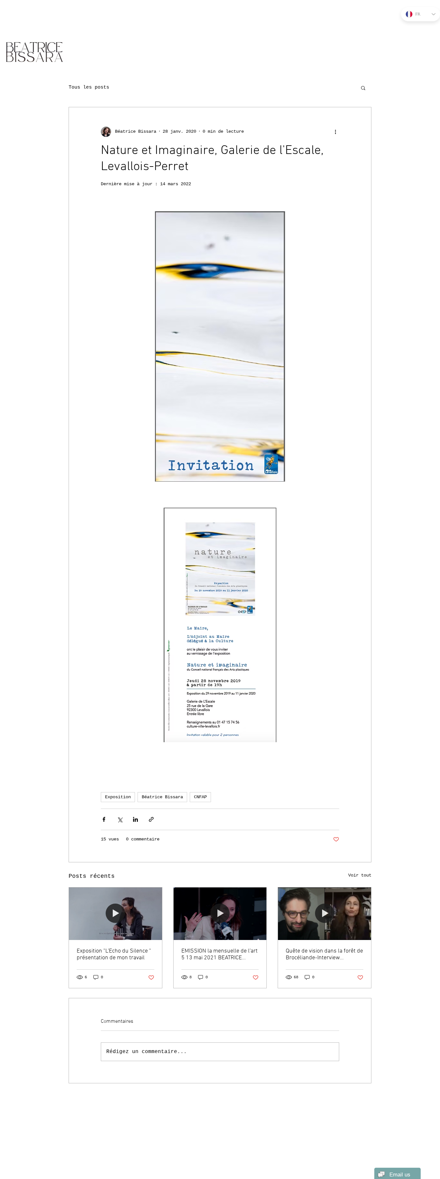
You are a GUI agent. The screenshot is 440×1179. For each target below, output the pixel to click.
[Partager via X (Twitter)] (120, 819)
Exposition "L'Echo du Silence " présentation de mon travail (114, 954)
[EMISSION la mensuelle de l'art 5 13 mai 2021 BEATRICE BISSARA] (220, 913)
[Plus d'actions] (335, 132)
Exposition (118, 797)
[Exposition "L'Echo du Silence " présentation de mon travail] (115, 913)
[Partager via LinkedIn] (135, 819)
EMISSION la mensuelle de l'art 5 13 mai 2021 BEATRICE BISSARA (219, 954)
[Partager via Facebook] (104, 819)
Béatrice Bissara (162, 797)
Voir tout (359, 875)
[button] (363, 87)
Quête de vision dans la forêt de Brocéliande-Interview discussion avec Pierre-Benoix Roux (324, 954)
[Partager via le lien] (151, 819)
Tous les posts (89, 87)
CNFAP (200, 797)
